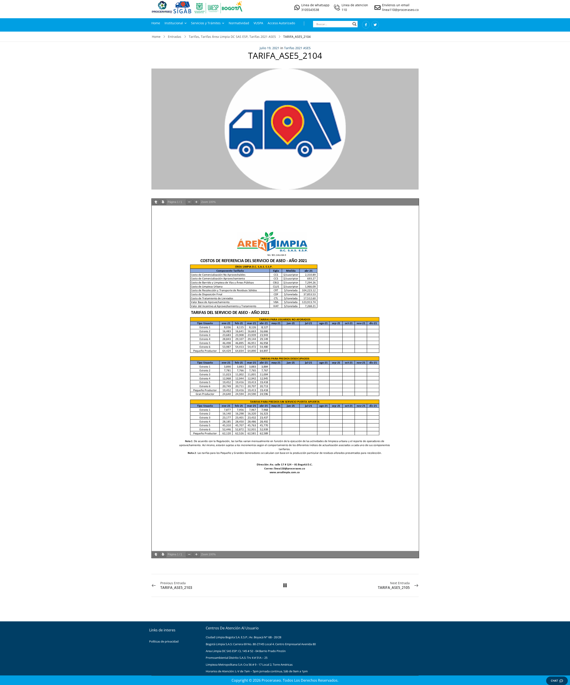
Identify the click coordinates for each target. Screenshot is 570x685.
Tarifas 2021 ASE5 (262, 36)
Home (155, 23)
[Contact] (297, 7)
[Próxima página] (163, 202)
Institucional (174, 23)
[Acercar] (196, 202)
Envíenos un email (395, 5)
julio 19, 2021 (269, 48)
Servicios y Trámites (206, 23)
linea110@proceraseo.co (400, 10)
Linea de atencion (355, 5)
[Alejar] (189, 202)
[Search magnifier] (354, 24)
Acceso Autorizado (281, 23)
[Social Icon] (366, 24)
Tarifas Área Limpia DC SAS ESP (224, 36)
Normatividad (239, 23)
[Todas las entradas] (285, 585)
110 (344, 10)
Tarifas (194, 36)
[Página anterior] (156, 202)
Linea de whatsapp (315, 5)
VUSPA (258, 23)
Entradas (174, 36)
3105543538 (310, 10)
